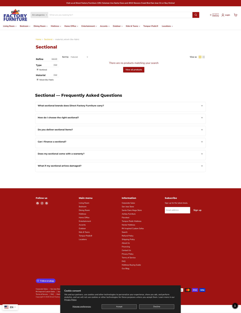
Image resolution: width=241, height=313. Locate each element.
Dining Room (40, 26)
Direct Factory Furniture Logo (15, 15)
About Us (126, 243)
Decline (156, 306)
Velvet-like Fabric (46, 80)
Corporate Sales (128, 203)
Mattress (55, 26)
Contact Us (126, 250)
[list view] (203, 57)
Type (39, 65)
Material (40, 75)
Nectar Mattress (128, 225)
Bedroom (24, 26)
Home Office (70, 26)
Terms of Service (129, 257)
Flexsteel (125, 217)
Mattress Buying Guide (131, 265)
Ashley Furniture (129, 214)
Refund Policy (127, 235)
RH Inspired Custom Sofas (133, 228)
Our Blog (125, 268)
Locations (166, 26)
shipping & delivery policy (175, 135)
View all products (134, 69)
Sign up (197, 210)
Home (38, 39)
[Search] (195, 15)
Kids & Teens (132, 26)
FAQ (124, 261)
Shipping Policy (128, 239)
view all (54, 59)
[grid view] (200, 57)
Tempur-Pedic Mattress (131, 221)
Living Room (9, 26)
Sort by (65, 57)
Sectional (48, 39)
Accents (104, 26)
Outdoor (117, 26)
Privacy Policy (70, 299)
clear (55, 65)
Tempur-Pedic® (150, 26)
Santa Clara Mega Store (132, 210)
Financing (126, 246)
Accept (119, 306)
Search (125, 232)
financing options (58, 147)
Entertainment (88, 26)
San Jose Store (128, 206)
